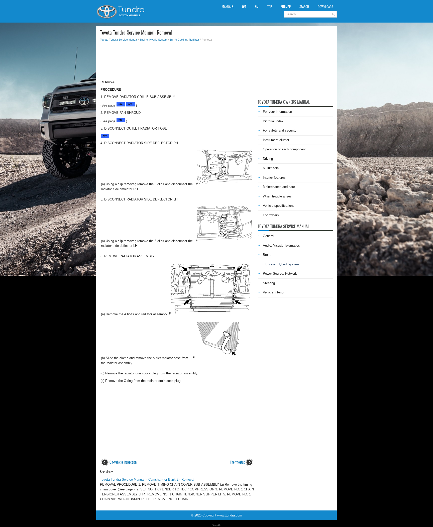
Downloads (325, 7)
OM (244, 7)
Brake (267, 255)
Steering (269, 283)
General (268, 236)
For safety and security (279, 130)
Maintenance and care (279, 187)
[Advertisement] (177, 59)
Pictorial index (273, 121)
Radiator (194, 39)
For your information (277, 112)
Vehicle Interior (273, 292)
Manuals (227, 7)
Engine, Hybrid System (153, 39)
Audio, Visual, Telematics (281, 245)
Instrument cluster (276, 140)
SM (257, 7)
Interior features (274, 177)
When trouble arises (277, 196)
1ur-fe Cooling (178, 39)
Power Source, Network (280, 273)
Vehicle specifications (278, 205)
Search (304, 7)
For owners (271, 215)
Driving (268, 159)
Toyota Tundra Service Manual (118, 39)
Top (269, 7)
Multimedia (271, 168)
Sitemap (286, 7)
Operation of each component (284, 149)
